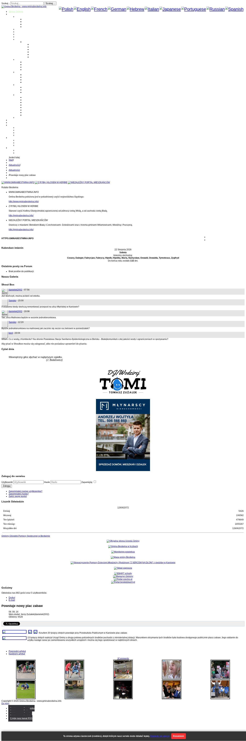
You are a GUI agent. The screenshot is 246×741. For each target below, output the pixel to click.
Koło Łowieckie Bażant (34, 97)
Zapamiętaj (87, 482)
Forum (12, 122)
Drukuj (12, 597)
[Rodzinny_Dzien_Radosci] (25, 678)
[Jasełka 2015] (171, 698)
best (11, 333)
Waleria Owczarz (31, 89)
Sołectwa (20, 16)
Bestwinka (28, 21)
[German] (117, 9)
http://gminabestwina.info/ (21, 215)
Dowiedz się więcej (159, 736)
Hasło (47, 482)
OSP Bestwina (30, 74)
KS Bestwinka (30, 112)
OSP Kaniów (29, 82)
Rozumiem (178, 736)
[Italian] (152, 9)
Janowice (27, 24)
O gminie (13, 14)
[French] (99, 9)
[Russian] (216, 9)
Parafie (19, 59)
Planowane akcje (24, 132)
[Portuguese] (193, 9)
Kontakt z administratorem (28, 150)
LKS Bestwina (30, 107)
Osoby (19, 84)
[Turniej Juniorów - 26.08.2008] (25, 698)
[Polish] (66, 9)
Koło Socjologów (31, 115)
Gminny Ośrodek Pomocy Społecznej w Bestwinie (25, 536)
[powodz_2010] (74, 698)
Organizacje (22, 95)
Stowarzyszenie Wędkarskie (37, 110)
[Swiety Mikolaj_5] (123, 698)
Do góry (5, 703)
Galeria (12, 120)
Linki (18, 117)
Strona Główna (16, 11)
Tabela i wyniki (37, 52)
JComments (123, 658)
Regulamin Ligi (37, 44)
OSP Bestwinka (30, 77)
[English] (82, 9)
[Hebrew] (135, 9)
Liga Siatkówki (30, 42)
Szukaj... (5, 3)
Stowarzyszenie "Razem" (35, 102)
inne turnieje (22, 145)
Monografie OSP (24, 72)
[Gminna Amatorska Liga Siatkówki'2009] (123, 678)
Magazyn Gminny (24, 29)
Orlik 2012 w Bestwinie (27, 140)
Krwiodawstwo (16, 125)
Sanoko (12, 300)
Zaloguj (6, 486)
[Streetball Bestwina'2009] (74, 678)
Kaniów (26, 26)
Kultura (19, 34)
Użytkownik (7, 482)
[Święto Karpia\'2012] (220, 678)
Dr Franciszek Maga (33, 87)
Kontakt (19, 135)
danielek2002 (15, 290)
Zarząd (19, 130)
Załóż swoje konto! (18, 496)
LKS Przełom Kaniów (33, 100)
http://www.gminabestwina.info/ (24, 201)
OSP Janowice (30, 79)
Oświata (20, 31)
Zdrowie (20, 37)
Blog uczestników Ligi (41, 54)
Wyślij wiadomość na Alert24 (30, 153)
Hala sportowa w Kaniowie (29, 142)
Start (11, 160)
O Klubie (20, 127)
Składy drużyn (37, 47)
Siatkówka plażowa (39, 57)
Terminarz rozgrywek (40, 49)
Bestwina (27, 19)
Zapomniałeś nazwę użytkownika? (25, 491)
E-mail (12, 600)
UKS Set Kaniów (31, 105)
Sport (18, 39)
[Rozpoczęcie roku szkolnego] (171, 678)
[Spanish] (234, 9)
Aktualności (14, 165)
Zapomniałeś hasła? (19, 493)
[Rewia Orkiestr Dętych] (220, 698)
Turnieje (13, 137)
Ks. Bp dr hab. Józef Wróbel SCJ (39, 92)
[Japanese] (170, 9)
